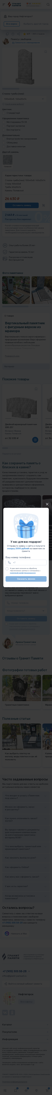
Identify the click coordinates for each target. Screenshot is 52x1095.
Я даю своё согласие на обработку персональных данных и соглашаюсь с (25, 570)
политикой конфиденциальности (23, 573)
